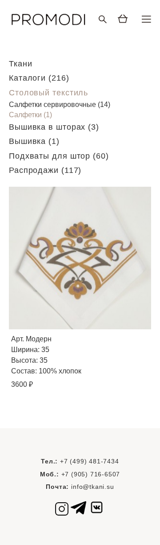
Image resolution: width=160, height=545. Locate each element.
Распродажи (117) (45, 170)
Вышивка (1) (34, 141)
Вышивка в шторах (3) (54, 127)
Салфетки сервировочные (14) (59, 104)
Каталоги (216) (39, 78)
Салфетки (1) (30, 115)
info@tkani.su (92, 486)
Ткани (20, 63)
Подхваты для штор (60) (59, 156)
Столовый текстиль (48, 92)
